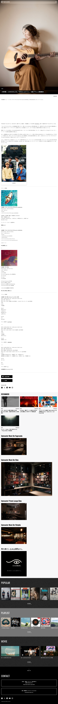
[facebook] (7, 388)
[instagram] (12, 388)
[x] (4, 388)
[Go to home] (5, 1)
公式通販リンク (4, 245)
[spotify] (2, 388)
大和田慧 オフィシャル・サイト (7, 369)
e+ (7, 366)
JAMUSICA (9, 342)
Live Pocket (9, 321)
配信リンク (4, 225)
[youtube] (10, 388)
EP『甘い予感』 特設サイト (7, 290)
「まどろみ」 (37, 123)
